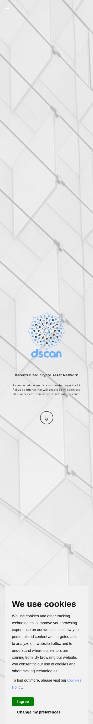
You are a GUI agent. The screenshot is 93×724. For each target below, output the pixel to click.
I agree (23, 702)
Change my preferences (39, 712)
